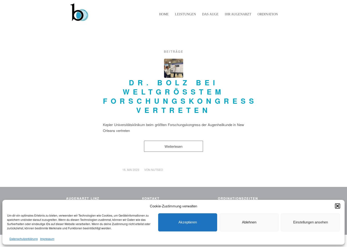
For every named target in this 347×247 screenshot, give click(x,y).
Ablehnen (249, 222)
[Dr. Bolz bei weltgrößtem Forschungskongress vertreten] (173, 68)
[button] (337, 206)
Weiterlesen (173, 146)
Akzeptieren (187, 222)
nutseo (157, 170)
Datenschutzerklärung (23, 239)
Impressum (47, 239)
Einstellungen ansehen (310, 222)
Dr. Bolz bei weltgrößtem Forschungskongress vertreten (180, 96)
